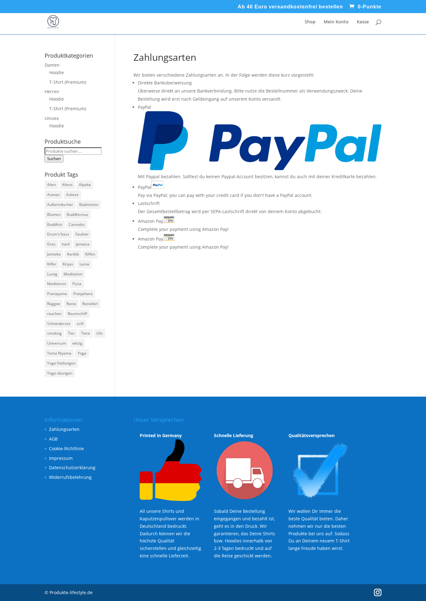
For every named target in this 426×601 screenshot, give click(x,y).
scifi (80, 323)
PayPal (144, 187)
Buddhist (54, 224)
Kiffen (90, 254)
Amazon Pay (150, 221)
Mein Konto (336, 22)
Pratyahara (83, 293)
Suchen (54, 158)
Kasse (363, 22)
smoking (54, 333)
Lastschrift (149, 203)
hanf (66, 244)
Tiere (85, 333)
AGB (53, 439)
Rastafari (90, 303)
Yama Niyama (59, 353)
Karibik (73, 254)
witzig (77, 343)
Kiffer (51, 264)
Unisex (52, 118)
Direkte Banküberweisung (165, 83)
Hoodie (56, 72)
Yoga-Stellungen (61, 363)
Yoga (82, 353)
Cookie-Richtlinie (66, 448)
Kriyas (68, 264)
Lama (84, 264)
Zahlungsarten (64, 429)
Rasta (71, 303)
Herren (52, 91)
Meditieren (56, 283)
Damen (52, 65)
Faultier (82, 234)
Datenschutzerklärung (72, 467)
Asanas (53, 194)
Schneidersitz (58, 323)
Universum (56, 343)
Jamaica (83, 244)
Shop (310, 22)
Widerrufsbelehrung (70, 477)
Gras (51, 244)
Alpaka (85, 184)
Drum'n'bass (58, 234)
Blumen (54, 214)
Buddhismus (77, 214)
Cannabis (77, 224)
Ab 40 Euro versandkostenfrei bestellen (290, 6)
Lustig (52, 274)
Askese (72, 194)
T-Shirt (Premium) (67, 82)
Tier (71, 333)
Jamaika (54, 254)
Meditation (73, 274)
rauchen (54, 313)
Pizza (76, 283)
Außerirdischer (60, 204)
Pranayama (57, 293)
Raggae (53, 303)
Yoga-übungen (59, 373)
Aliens (67, 184)
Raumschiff (77, 313)
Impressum (61, 458)
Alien (51, 184)
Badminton (88, 204)
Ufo (99, 333)
